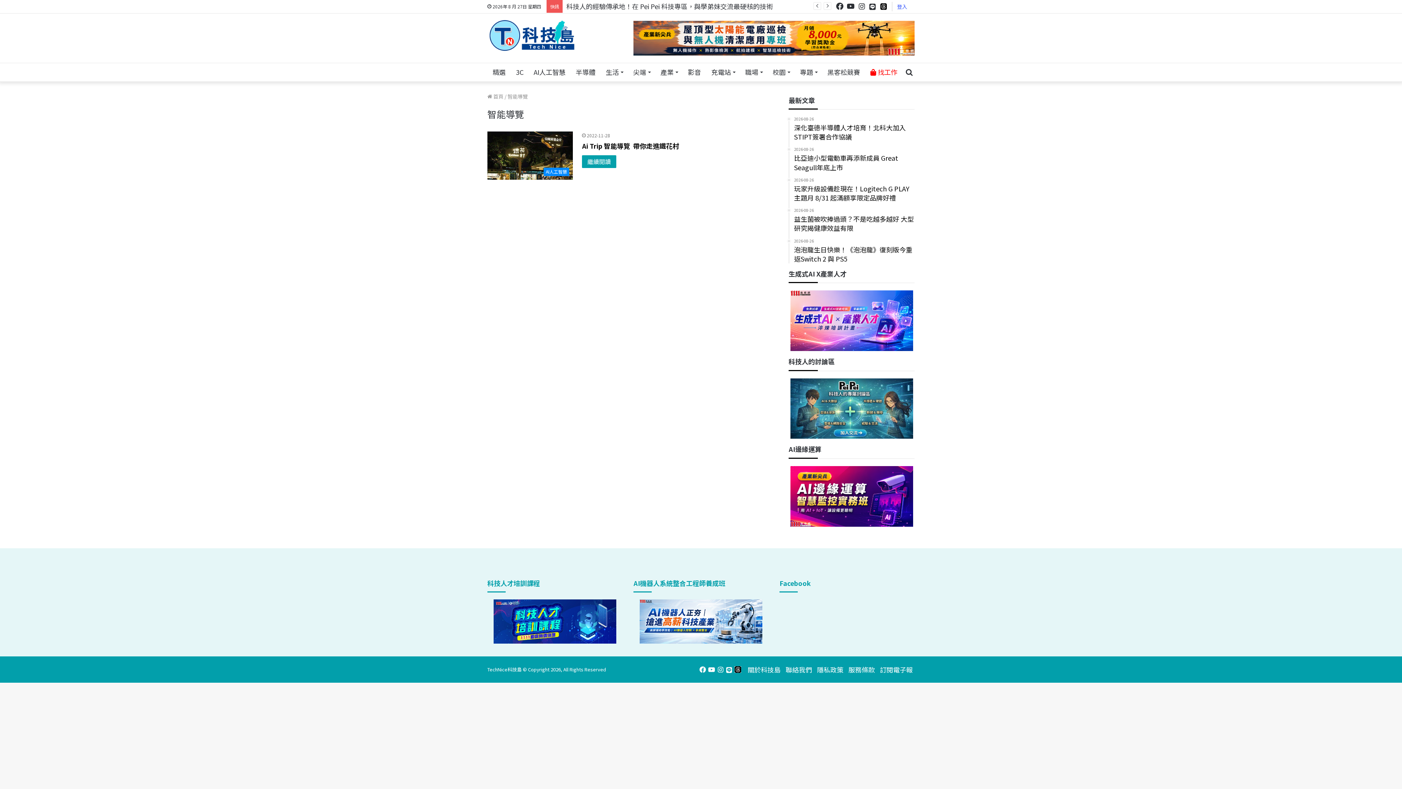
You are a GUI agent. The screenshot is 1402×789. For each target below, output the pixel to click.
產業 (667, 72)
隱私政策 (830, 669)
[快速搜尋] (909, 72)
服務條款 (862, 669)
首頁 (497, 96)
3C (520, 72)
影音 (694, 72)
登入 (902, 6)
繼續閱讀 (599, 161)
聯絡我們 (799, 669)
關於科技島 (764, 669)
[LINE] (872, 6)
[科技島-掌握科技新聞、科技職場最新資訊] (531, 35)
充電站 (721, 72)
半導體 (585, 72)
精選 (499, 72)
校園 (779, 72)
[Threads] (883, 6)
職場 (751, 72)
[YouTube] (850, 6)
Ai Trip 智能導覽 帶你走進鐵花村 (630, 145)
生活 (612, 72)
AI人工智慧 (550, 72)
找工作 (886, 72)
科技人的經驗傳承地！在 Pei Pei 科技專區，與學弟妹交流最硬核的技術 (669, 6)
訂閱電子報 (896, 669)
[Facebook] (839, 6)
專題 (806, 72)
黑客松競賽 (843, 72)
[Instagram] (861, 6)
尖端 (639, 72)
